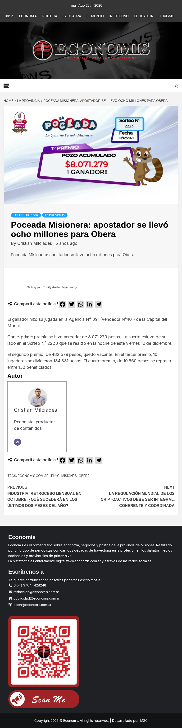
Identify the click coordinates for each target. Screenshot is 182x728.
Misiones (69, 476)
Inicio (9, 16)
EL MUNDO (95, 16)
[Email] (17, 442)
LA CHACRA (72, 16)
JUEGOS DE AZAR (26, 215)
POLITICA (49, 16)
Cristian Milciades (35, 243)
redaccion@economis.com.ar (36, 592)
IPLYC (54, 476)
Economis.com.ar (33, 476)
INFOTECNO (119, 16)
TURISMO (166, 16)
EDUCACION (144, 16)
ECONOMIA (28, 16)
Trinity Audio (51, 287)
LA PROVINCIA (55, 215)
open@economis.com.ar (32, 605)
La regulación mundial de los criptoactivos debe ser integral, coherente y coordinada (138, 496)
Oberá (84, 476)
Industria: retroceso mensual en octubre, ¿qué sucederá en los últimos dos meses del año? (44, 496)
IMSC (143, 721)
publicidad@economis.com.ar (36, 598)
